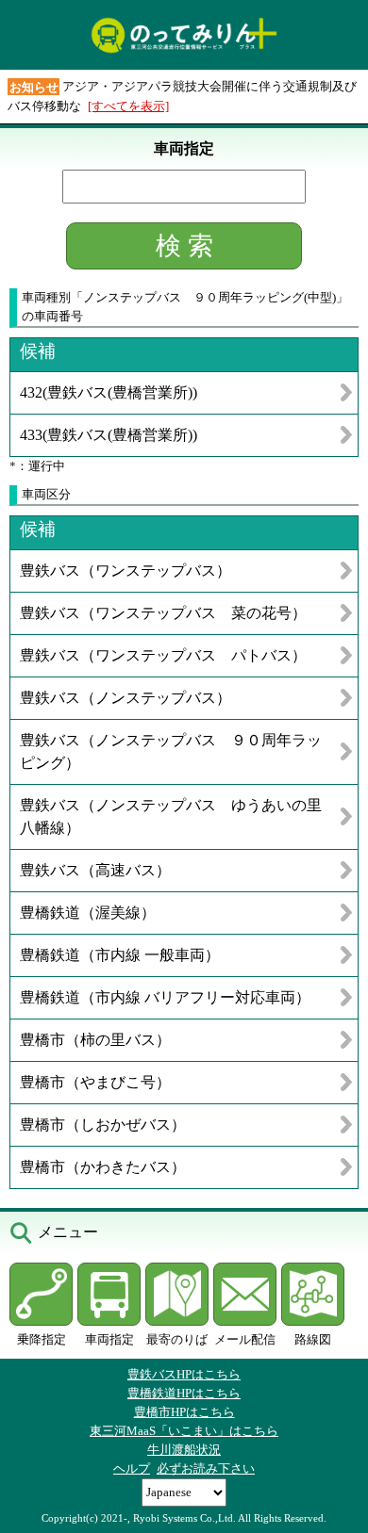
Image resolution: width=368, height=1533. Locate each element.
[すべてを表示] (128, 106)
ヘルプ (131, 1468)
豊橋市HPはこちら (184, 1412)
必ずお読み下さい (206, 1468)
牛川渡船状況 (184, 1450)
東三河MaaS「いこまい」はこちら (184, 1431)
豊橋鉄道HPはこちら (184, 1393)
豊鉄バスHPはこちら (184, 1374)
